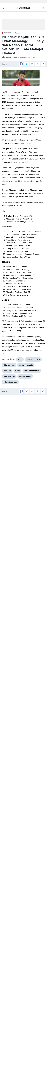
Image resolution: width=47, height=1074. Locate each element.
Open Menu (4, 8)
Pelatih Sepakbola (10, 382)
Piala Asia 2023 (9, 376)
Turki (20, 359)
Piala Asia (7, 371)
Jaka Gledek (6, 57)
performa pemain (26, 365)
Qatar (17, 371)
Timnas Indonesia (33, 359)
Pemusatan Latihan (31, 371)
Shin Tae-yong (9, 365)
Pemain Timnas (25, 376)
